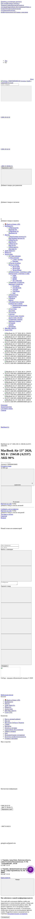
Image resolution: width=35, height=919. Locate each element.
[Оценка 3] (16, 626)
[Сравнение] (16, 177)
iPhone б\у (8, 252)
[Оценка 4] (16, 641)
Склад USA (8, 330)
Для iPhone (16, 291)
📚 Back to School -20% (12, 224)
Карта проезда (5, 877)
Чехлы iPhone (16, 270)
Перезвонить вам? (7, 168)
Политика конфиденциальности (8, 11)
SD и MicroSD (17, 280)
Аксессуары (9, 254)
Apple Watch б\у (10, 250)
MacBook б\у (9, 226)
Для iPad (15, 289)
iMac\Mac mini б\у (10, 328)
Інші (13, 293)
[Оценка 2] (16, 610)
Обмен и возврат (10, 731)
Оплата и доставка (11, 728)
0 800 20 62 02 (5, 117)
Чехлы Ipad (16, 268)
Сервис (8, 5)
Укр (6, 61)
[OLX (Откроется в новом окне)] (15, 57)
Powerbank (15, 286)
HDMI (14, 279)
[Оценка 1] (16, 595)
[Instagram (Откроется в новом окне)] (15, 27)
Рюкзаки (15, 261)
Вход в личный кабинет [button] (13, 719)
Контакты (14, 5)
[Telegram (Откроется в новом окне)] (15, 42)
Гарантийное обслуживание (16, 7)
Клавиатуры (16, 307)
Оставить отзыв (6, 466)
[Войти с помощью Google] (16, 573)
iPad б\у (7, 235)
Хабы (14, 275)
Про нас (3, 3)
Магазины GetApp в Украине (14, 722)
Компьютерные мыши (19, 305)
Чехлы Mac (16, 266)
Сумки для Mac (17, 259)
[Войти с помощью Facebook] (16, 558)
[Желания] (17, 193)
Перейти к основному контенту (11, 1)
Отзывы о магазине (21, 12)
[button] (30, 870)
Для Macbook (16, 288)
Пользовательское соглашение (15, 735)
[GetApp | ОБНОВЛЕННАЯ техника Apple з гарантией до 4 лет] (10, 676)
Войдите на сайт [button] (6, 504)
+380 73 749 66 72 (7, 166)
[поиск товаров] (16, 93)
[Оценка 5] (16, 657)
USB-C (14, 277)
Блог (7, 8)
